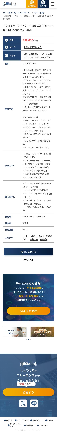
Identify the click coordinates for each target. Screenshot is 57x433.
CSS (25, 53)
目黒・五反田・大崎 (33, 47)
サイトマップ (43, 425)
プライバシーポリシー (15, 425)
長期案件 (40, 236)
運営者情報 (29, 425)
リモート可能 (29, 236)
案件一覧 (12, 12)
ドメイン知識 (38, 12)
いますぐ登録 (28, 311)
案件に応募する (28, 251)
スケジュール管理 (42, 57)
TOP (4, 12)
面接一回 (34, 239)
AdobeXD (33, 53)
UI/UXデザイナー (24, 12)
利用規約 (50, 420)
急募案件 (43, 239)
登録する (26, 391)
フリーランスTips (22, 420)
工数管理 (29, 57)
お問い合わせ (36, 420)
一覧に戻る (29, 259)
